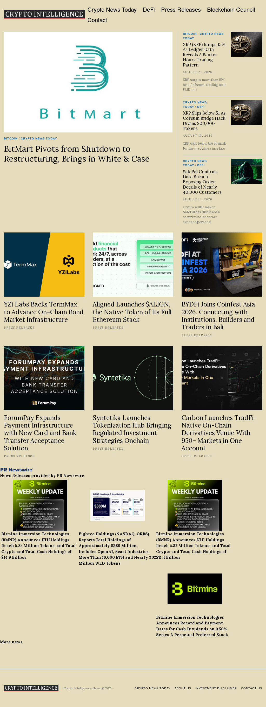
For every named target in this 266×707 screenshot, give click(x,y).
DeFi (149, 9)
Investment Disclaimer (216, 688)
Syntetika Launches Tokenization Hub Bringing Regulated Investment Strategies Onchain (132, 429)
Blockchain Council (231, 9)
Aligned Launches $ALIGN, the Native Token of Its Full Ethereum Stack (132, 312)
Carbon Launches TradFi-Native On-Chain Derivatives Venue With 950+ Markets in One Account (219, 432)
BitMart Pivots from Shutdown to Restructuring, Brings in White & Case (77, 153)
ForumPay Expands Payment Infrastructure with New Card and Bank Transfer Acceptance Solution (40, 432)
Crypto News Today (112, 9)
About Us (183, 688)
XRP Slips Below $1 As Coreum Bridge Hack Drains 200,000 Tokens (204, 120)
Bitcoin (11, 138)
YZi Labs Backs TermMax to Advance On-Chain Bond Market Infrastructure (44, 312)
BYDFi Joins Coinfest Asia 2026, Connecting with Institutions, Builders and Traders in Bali (218, 315)
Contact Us (251, 688)
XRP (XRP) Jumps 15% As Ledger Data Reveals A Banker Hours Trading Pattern (204, 55)
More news (11, 641)
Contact (97, 20)
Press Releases (181, 9)
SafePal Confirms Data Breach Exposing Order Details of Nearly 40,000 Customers (202, 182)
